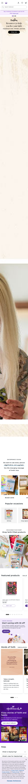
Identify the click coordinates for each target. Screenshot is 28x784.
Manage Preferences (14, 780)
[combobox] (14, 7)
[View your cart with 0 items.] (26, 3)
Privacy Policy (14, 770)
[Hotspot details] (5, 555)
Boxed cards (9, 497)
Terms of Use (15, 772)
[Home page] (6, 3)
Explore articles (22, 647)
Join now (6, 631)
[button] (14, 752)
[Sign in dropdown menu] (18, 3)
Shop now (14, 32)
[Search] (3, 7)
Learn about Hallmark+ (9, 723)
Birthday (9, 520)
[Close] (26, 759)
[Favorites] (22, 3)
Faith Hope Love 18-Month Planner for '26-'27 (11, 600)
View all (24, 575)
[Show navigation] (2, 3)
